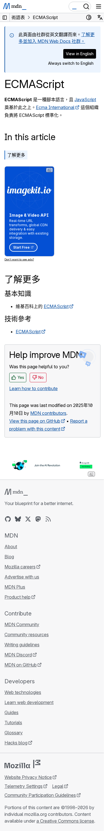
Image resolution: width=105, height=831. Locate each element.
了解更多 (16, 155)
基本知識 (17, 294)
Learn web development (28, 702)
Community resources (26, 634)
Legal (57, 786)
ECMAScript (56, 306)
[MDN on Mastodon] (38, 519)
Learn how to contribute (33, 388)
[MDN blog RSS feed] (48, 519)
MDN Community (21, 624)
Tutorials (13, 722)
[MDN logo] (16, 492)
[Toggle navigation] (98, 6)
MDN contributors (48, 413)
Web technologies (22, 692)
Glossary (13, 732)
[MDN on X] (28, 519)
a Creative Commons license (65, 821)
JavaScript (85, 99)
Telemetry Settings (23, 786)
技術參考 (17, 319)
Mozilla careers (20, 567)
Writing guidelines (21, 644)
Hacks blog (15, 743)
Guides (11, 712)
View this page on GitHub (34, 421)
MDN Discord (18, 655)
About (10, 546)
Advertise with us (21, 577)
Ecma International (55, 107)
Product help (17, 597)
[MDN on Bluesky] (18, 519)
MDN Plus (14, 587)
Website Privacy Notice (28, 777)
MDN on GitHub (20, 665)
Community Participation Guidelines (40, 795)
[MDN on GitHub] (7, 519)
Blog (9, 556)
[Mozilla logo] (22, 764)
